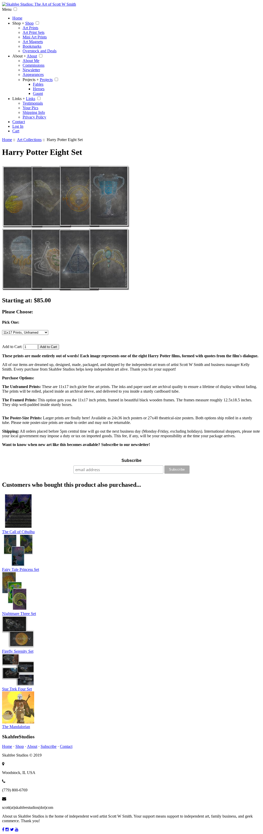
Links (30, 98)
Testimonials (33, 103)
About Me (31, 60)
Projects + (31, 79)
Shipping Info (34, 112)
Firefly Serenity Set (17, 651)
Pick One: (10, 322)
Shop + (18, 23)
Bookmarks (32, 46)
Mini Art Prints (35, 37)
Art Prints (30, 28)
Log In (17, 126)
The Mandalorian (16, 726)
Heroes (38, 89)
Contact (18, 122)
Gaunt (38, 93)
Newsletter (31, 70)
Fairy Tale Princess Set (20, 569)
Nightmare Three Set (19, 613)
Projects (46, 79)
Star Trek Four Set (17, 689)
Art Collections (29, 139)
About (32, 56)
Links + (18, 98)
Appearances (33, 74)
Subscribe (131, 460)
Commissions (33, 65)
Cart (15, 131)
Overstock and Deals (40, 51)
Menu (7, 9)
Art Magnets (33, 41)
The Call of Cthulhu (18, 532)
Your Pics (30, 108)
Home (17, 18)
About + (19, 56)
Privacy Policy (34, 117)
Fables (38, 84)
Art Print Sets (33, 32)
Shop (29, 23)
